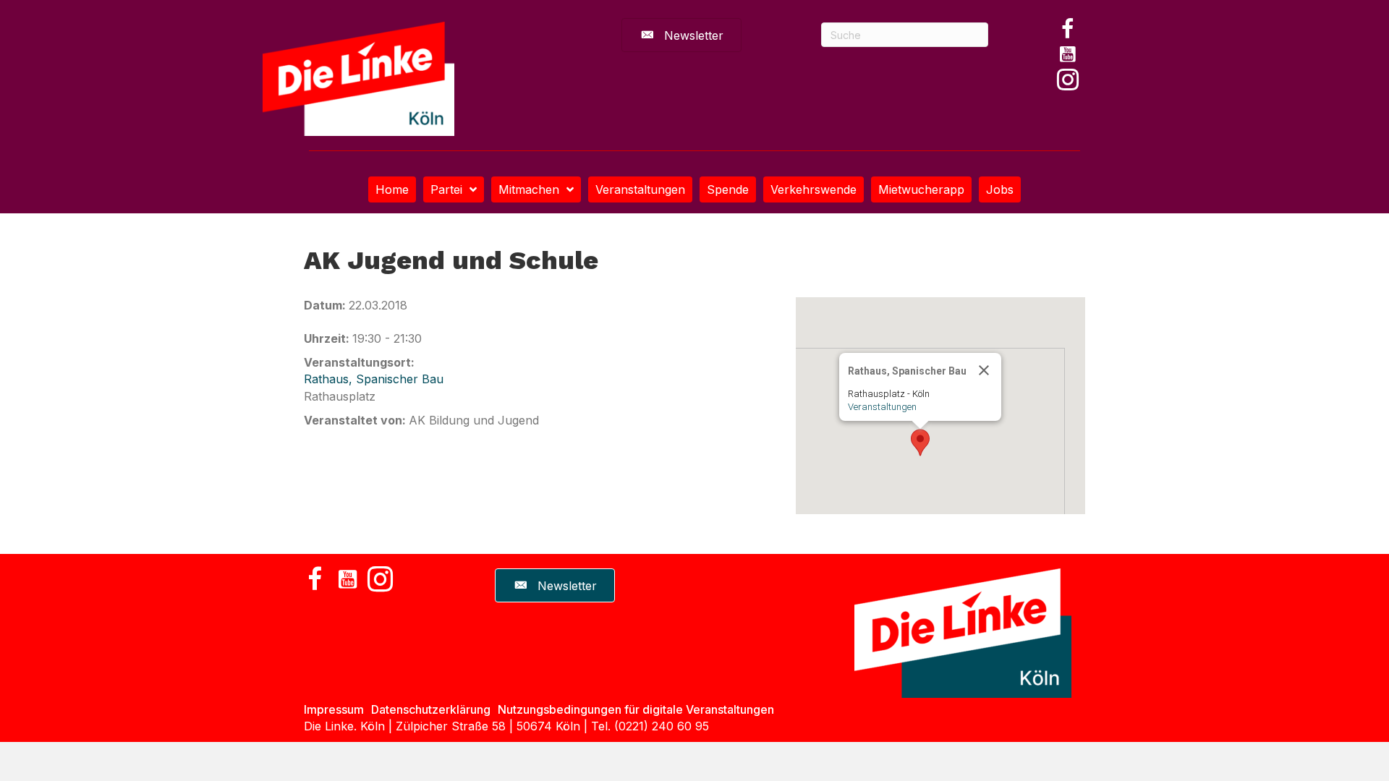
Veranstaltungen (882, 406)
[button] (1068, 29)
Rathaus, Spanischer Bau (373, 379)
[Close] (984, 370)
